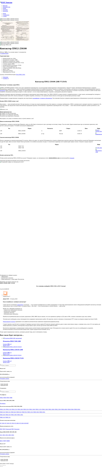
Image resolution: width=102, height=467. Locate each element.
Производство (6, 7)
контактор (2, 90)
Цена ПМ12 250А (20, 74)
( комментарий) (4, 53)
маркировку (20, 304)
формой (72, 158)
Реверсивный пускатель (9, 321)
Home (4, 13)
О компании (6, 15)
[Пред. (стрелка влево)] (0, 466)
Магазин (5, 5)
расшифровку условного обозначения (42, 98)
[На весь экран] (2, 465)
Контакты (5, 11)
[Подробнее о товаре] (98, 131)
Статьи (5, 16)
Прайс (4, 8)
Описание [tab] (5, 77)
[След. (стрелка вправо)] (2, 466)
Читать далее (6, 345)
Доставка (5, 9)
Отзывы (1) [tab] (6, 78)
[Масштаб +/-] (0, 465)
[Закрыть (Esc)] (5, 465)
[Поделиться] (3, 465)
